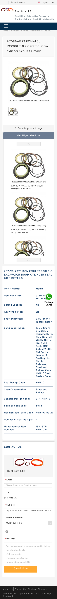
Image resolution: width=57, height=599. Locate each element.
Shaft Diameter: (13, 318)
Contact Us (20, 589)
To (7, 492)
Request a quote (18, 2)
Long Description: (14, 328)
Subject (10, 505)
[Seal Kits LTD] (7, 9)
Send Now (21, 569)
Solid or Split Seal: (15, 405)
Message (10, 539)
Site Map (32, 589)
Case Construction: (15, 389)
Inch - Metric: (12, 288)
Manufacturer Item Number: (15, 428)
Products (14, 31)
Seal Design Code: (15, 382)
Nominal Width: (13, 295)
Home (5, 31)
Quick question (14, 517)
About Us (8, 589)
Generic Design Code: (17, 398)
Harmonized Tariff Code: (19, 412)
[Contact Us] (49, 299)
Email (8, 480)
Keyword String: (13, 311)
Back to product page (30, 128)
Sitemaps (42, 589)
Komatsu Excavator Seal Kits (34, 31)
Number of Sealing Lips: (18, 419)
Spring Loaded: (13, 305)
